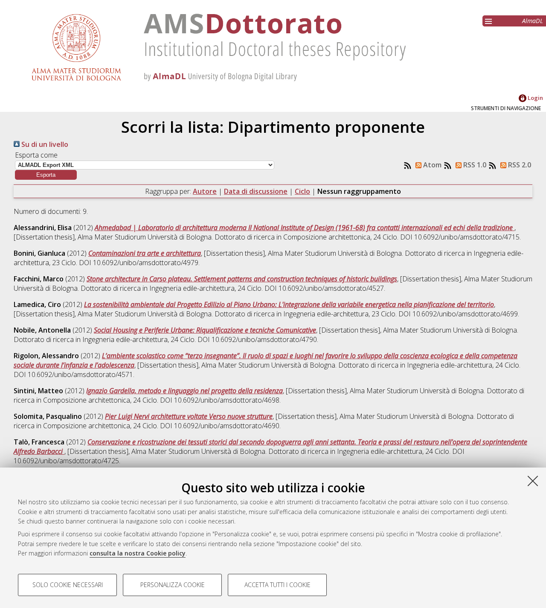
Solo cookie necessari (67, 585)
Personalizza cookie (172, 585)
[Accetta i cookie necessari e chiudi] (533, 481)
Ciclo (302, 191)
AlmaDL (532, 21)
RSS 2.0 (518, 165)
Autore (205, 191)
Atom (431, 165)
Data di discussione (256, 191)
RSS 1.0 (474, 165)
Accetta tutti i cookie (277, 585)
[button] (46, 175)
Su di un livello (44, 144)
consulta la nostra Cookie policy (138, 553)
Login (534, 98)
